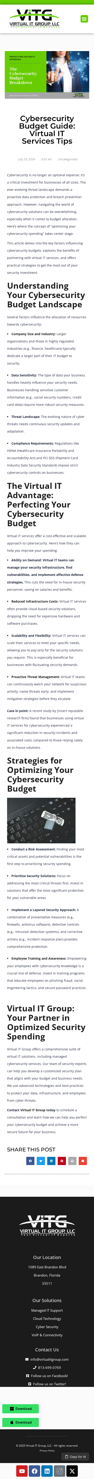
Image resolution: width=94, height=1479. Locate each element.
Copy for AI (78, 1456)
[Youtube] (22, 1471)
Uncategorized (68, 159)
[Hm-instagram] (59, 1471)
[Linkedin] (47, 1471)
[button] (84, 19)
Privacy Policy (47, 1450)
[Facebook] (34, 1471)
